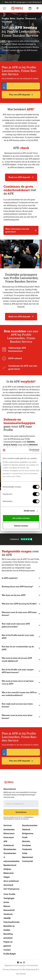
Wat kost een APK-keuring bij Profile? (19, 604)
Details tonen (29, 511)
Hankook (26, 829)
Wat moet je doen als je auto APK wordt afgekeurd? (17, 659)
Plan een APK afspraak (19, 94)
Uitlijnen (7, 869)
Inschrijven (21, 812)
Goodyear (26, 845)
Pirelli (25, 837)
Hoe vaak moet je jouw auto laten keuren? (17, 705)
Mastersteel (27, 857)
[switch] (36, 494)
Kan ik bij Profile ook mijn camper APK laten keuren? (18, 671)
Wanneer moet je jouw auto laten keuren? (17, 716)
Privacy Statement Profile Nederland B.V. (21, 969)
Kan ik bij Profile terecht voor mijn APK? (18, 636)
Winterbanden (10, 849)
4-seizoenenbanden (12, 859)
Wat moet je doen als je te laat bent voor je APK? (18, 682)
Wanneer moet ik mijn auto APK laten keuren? (19, 613)
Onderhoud (9, 845)
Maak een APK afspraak (19, 177)
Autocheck (8, 885)
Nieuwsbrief (9, 910)
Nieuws (7, 906)
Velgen (7, 877)
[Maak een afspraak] (30, 8)
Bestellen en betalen (9, 928)
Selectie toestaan (21, 526)
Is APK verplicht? (10, 578)
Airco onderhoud (11, 881)
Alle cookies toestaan (21, 518)
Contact (7, 949)
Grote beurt (9, 837)
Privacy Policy (28, 817)
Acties (6, 902)
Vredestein (27, 849)
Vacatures (8, 914)
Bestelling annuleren (8, 936)
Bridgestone (27, 833)
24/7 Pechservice (11, 889)
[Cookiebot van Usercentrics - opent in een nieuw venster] (29, 450)
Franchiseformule (11, 922)
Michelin (26, 841)
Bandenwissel (10, 865)
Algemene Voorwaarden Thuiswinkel (21, 965)
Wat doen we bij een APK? (14, 595)
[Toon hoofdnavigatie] (4, 8)
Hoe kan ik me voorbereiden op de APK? (18, 648)
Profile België (10, 953)
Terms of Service (8, 819)
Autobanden (9, 829)
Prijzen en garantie (8, 943)
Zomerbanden (10, 853)
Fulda (24, 853)
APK (5, 841)
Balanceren (9, 873)
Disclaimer (21, 973)
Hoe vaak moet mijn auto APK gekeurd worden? (16, 625)
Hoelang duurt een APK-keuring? (17, 586)
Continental (27, 861)
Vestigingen (9, 898)
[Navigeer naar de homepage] (17, 8)
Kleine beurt (9, 833)
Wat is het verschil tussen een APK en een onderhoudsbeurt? (19, 693)
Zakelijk (7, 918)
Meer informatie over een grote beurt (17, 230)
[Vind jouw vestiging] (37, 8)
